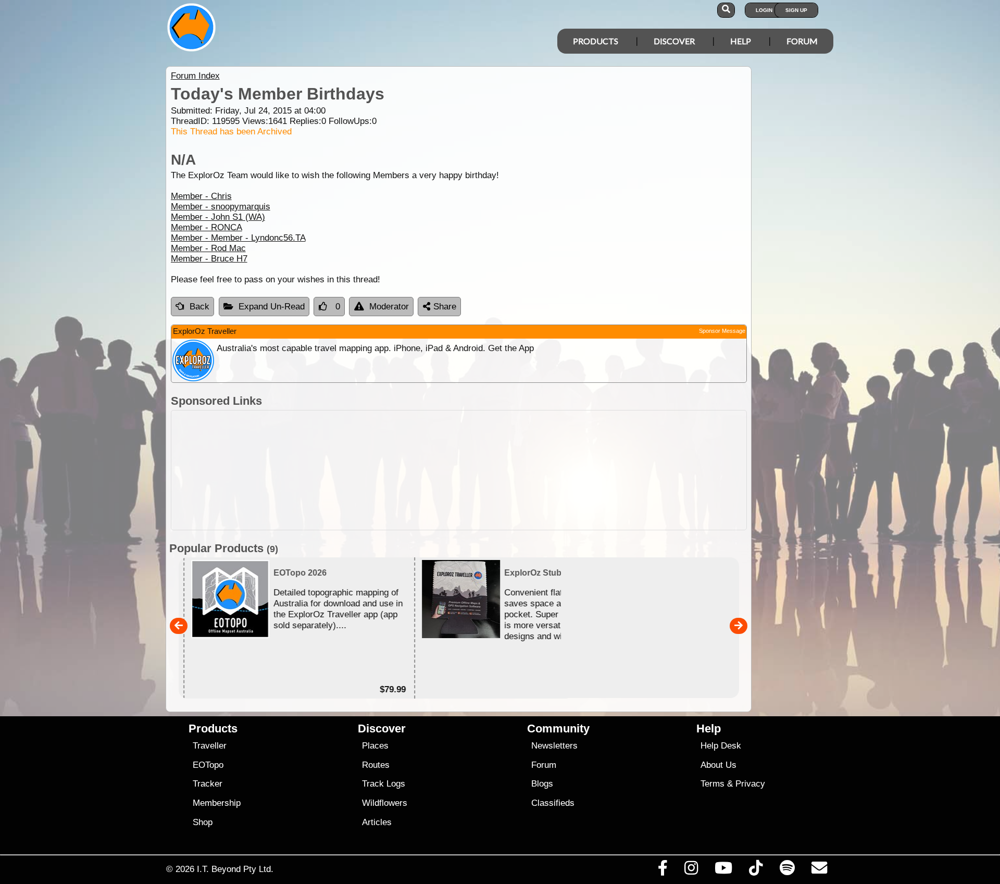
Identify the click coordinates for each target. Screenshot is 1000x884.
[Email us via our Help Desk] (819, 870)
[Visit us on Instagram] (691, 870)
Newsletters (554, 746)
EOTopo (208, 765)
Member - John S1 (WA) (218, 217)
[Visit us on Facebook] (662, 870)
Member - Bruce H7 (209, 259)
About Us (718, 765)
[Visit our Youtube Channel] (723, 870)
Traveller (210, 746)
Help (740, 41)
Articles (377, 822)
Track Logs (383, 784)
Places (375, 746)
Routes (376, 765)
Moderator (389, 307)
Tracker (207, 784)
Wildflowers (384, 803)
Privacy (750, 784)
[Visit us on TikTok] (756, 870)
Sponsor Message (722, 331)
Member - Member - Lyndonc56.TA (238, 238)
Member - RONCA (206, 227)
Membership (217, 803)
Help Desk (721, 746)
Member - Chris (201, 196)
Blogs (542, 784)
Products (595, 41)
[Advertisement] (509, 470)
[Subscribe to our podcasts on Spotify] (787, 870)
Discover (674, 41)
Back (199, 307)
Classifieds (552, 803)
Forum (802, 41)
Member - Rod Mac (208, 248)
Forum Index (195, 76)
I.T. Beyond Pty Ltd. (235, 869)
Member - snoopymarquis (220, 206)
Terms (712, 784)
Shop (203, 822)
